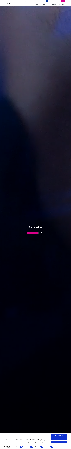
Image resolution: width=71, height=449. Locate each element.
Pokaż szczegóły (59, 446)
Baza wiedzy (61, 4)
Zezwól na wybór (59, 438)
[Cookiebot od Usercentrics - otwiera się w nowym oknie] (7, 447)
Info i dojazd (55, 1)
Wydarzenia (53, 4)
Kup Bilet (63, 1)
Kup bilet (41, 232)
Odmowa (59, 441)
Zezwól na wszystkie (59, 435)
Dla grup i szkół (46, 4)
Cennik (59, 1)
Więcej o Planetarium (32, 232)
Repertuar (38, 4)
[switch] (31, 447)
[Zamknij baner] (69, 434)
